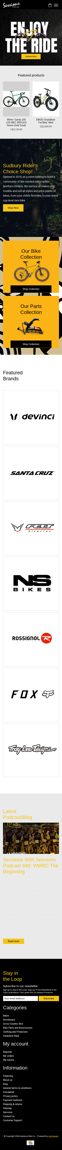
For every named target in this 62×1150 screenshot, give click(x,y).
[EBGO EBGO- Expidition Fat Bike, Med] (46, 98)
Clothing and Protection (15, 1031)
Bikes (6, 1015)
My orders (8, 1055)
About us (7, 1080)
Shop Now (13, 207)
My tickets (8, 1060)
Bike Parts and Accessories (17, 1027)
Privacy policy (10, 1096)
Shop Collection (31, 289)
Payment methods (12, 1100)
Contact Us (8, 1116)
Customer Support (12, 1120)
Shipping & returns (12, 1104)
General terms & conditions (17, 1088)
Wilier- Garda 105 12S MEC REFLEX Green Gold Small (16, 122)
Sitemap (7, 1108)
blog (5, 1084)
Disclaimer (8, 1092)
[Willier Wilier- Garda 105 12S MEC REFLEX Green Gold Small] (16, 98)
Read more (13, 941)
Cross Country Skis (13, 1023)
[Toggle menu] (56, 5)
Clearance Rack (11, 1035)
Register (7, 1051)
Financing (8, 1076)
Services (7, 1112)
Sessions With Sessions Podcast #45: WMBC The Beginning (30, 865)
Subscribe (48, 998)
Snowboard (9, 1019)
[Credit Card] (30, 1143)
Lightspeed (53, 1136)
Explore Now (31, 56)
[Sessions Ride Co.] (11, 5)
